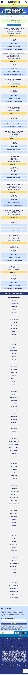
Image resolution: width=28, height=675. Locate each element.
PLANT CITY (14, 500)
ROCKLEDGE (14, 519)
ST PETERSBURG (14, 551)
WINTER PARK (14, 594)
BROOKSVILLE (14, 319)
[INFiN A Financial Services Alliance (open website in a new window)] (17, 633)
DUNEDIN (14, 360)
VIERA (14, 579)
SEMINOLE (14, 538)
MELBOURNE (14, 428)
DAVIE (14, 347)
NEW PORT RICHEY (14, 441)
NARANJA (14, 438)
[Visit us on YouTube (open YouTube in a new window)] (26, 633)
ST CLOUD (14, 547)
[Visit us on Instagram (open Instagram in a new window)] (21, 635)
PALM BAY (14, 475)
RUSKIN (14, 522)
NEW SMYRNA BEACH (14, 444)
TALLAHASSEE (14, 554)
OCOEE (14, 457)
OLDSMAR (14, 460)
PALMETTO (14, 485)
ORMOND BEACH (14, 469)
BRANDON (14, 316)
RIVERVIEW (14, 516)
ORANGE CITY (14, 463)
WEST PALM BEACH (14, 585)
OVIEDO (14, 472)
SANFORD (14, 526)
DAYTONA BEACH (14, 350)
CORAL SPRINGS (14, 341)
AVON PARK (14, 306)
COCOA (14, 335)
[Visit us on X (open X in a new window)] (23, 633)
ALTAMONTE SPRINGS (14, 297)
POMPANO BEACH (14, 504)
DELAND (14, 353)
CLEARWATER (14, 328)
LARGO (14, 413)
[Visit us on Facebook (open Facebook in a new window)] (21, 633)
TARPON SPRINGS (14, 563)
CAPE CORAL (14, 322)
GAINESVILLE (14, 375)
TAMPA (14, 560)
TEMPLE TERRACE (14, 566)
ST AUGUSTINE (14, 544)
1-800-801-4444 (23, 6)
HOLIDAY (14, 385)
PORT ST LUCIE (14, 513)
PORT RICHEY (14, 510)
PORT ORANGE (14, 507)
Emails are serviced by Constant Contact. (10, 629)
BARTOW (14, 309)
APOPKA (14, 300)
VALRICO (14, 569)
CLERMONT (14, 331)
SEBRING (14, 532)
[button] (2, 3)
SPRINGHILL (14, 541)
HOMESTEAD (14, 391)
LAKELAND (14, 407)
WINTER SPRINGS (14, 598)
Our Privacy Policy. (20, 629)
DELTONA (14, 356)
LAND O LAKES (14, 410)
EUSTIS (14, 363)
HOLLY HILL (14, 388)
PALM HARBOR (14, 482)
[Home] (14, 4)
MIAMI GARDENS (14, 435)
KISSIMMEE (14, 400)
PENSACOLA (14, 494)
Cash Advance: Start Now (13, 46)
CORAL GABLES (14, 338)
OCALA (14, 454)
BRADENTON (14, 313)
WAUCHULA (14, 582)
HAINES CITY (14, 378)
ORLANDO (14, 466)
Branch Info (14, 43)
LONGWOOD (14, 422)
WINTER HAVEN (14, 591)
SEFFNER (14, 535)
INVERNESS (14, 394)
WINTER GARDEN (14, 588)
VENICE (14, 572)
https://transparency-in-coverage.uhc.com (14, 668)
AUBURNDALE (14, 303)
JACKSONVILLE (14, 397)
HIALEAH (14, 381)
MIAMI (14, 432)
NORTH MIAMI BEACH (14, 447)
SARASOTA (14, 529)
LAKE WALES (14, 403)
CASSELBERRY (14, 325)
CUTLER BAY (14, 344)
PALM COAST (14, 479)
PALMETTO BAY (14, 488)
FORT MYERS (14, 369)
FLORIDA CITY (14, 366)
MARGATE (14, 425)
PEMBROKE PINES (14, 491)
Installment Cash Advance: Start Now (13, 49)
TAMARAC (14, 557)
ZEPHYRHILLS (14, 601)
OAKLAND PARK (14, 450)
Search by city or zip (14, 22)
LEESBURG (14, 419)
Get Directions (13, 36)
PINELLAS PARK (14, 497)
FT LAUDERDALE (14, 372)
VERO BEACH (14, 576)
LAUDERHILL (14, 416)
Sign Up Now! (14, 623)
